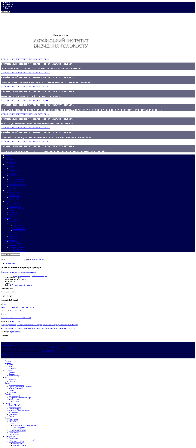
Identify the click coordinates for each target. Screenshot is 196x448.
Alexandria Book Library (9, 292)
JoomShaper (55, 347)
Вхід (6, 8)
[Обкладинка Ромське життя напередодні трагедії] (18, 272)
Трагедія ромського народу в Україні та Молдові (30, 276)
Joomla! (70, 347)
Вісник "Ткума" (15, 311)
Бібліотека (8, 6)
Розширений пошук (37, 259)
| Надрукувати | (10, 263)
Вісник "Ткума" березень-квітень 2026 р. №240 (17, 307)
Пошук (27, 259)
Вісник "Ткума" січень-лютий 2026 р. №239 (16, 318)
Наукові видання (15, 332)
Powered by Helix (7, 346)
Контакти (8, 2)
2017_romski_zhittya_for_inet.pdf (21, 285)
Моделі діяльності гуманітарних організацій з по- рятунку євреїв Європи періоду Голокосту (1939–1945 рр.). (39, 328)
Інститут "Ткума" (48, 351)
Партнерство (9, 4)
